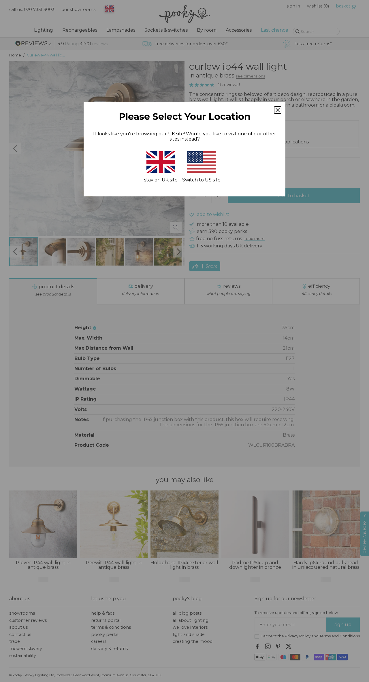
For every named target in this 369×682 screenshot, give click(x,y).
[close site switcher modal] (277, 110)
